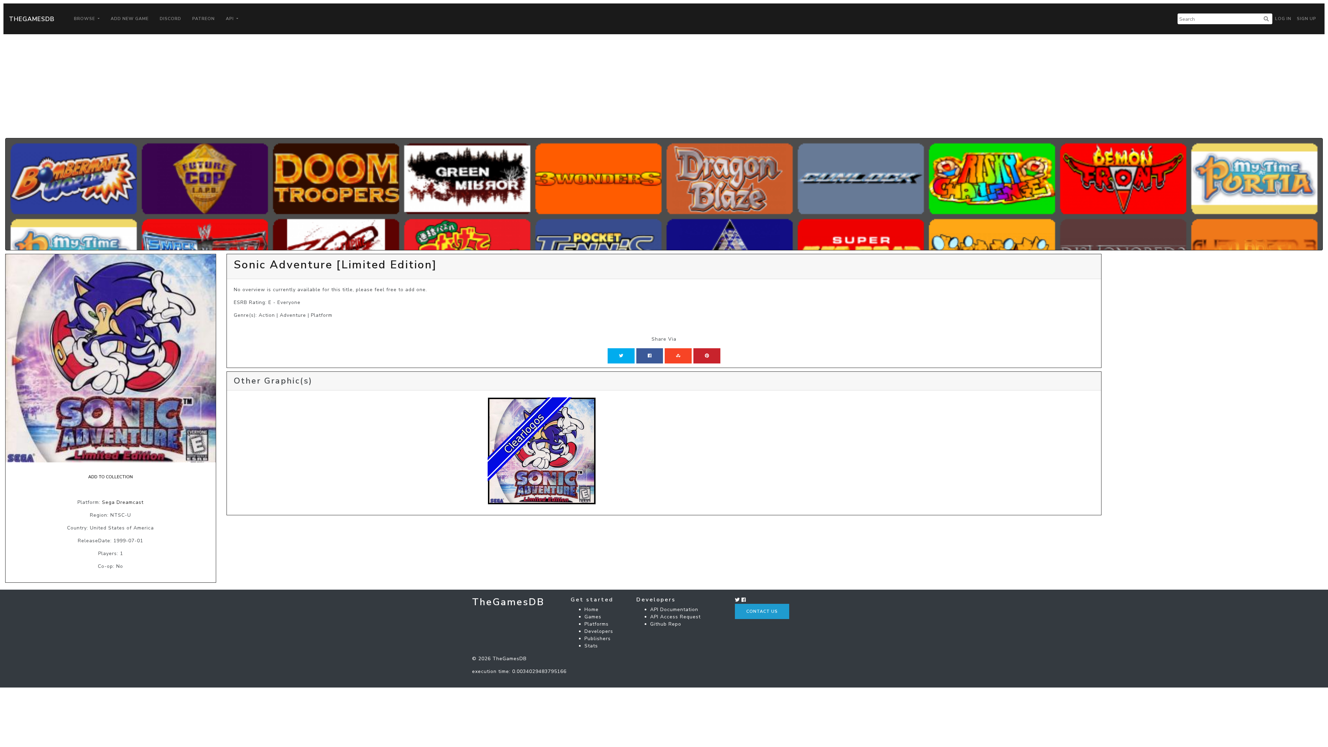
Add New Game (130, 18)
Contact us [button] (762, 611)
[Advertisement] (664, 86)
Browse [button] (85, 18)
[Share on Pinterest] (706, 355)
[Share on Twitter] (621, 355)
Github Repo (665, 624)
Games (592, 617)
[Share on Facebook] (649, 355)
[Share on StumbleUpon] (678, 355)
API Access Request (675, 617)
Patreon (203, 18)
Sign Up (1306, 18)
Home (591, 609)
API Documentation (674, 609)
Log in (1283, 18)
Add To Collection (110, 477)
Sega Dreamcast (123, 502)
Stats (591, 646)
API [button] (230, 18)
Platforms (596, 624)
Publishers (597, 638)
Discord (170, 18)
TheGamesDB (32, 19)
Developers (598, 631)
